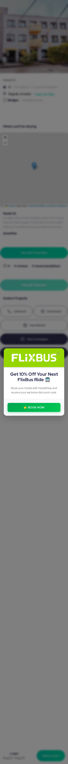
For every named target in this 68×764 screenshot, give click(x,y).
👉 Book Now (34, 407)
